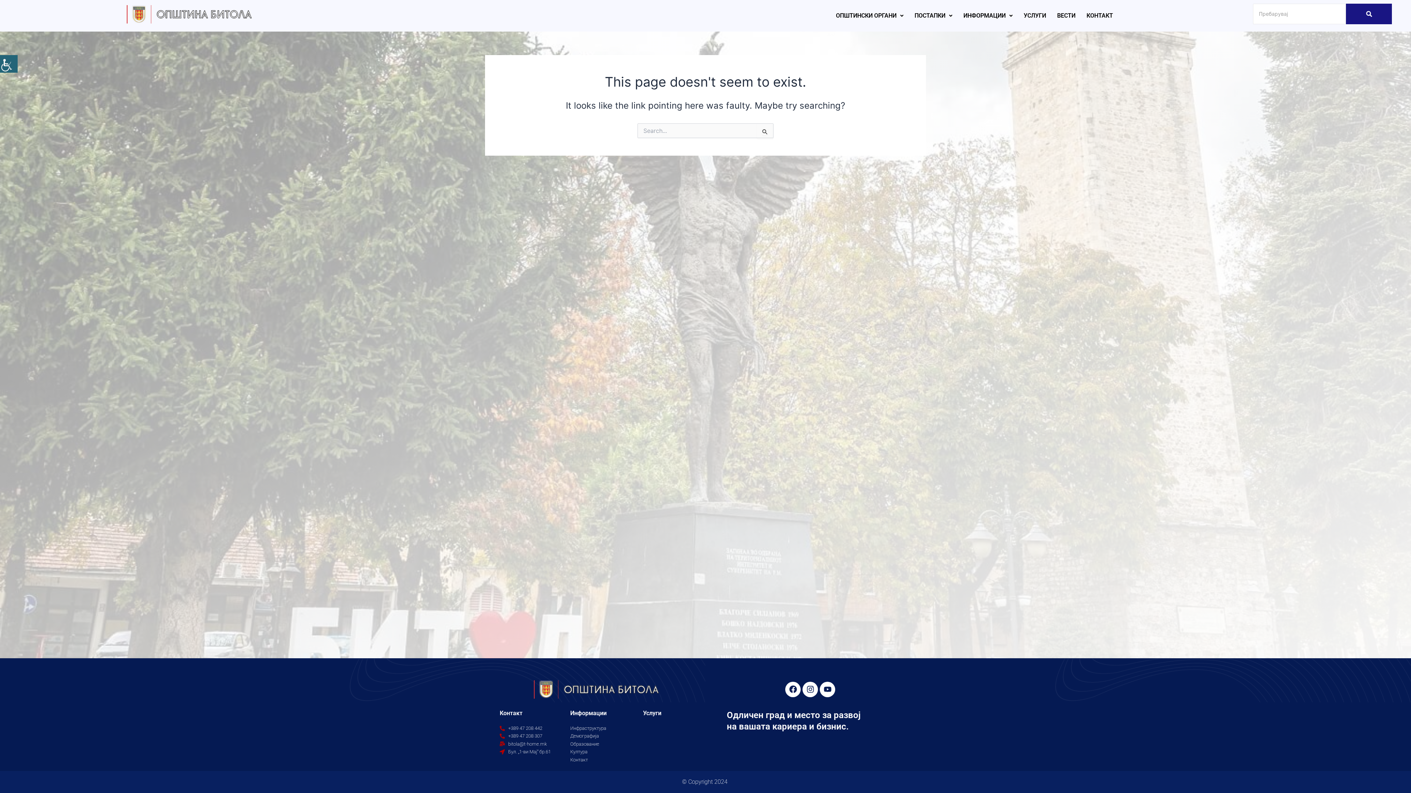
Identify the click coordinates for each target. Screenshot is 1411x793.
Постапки (930, 15)
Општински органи (866, 15)
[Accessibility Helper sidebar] (9, 64)
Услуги (1035, 15)
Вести (1066, 15)
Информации (984, 15)
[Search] (1369, 14)
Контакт (1100, 15)
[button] (869, 15)
